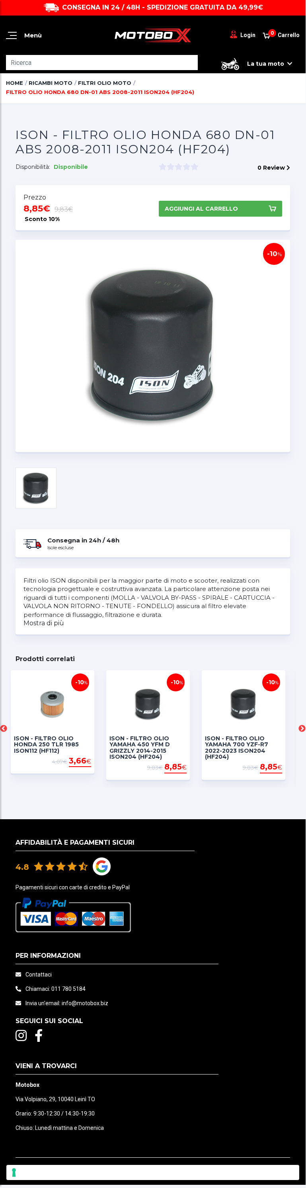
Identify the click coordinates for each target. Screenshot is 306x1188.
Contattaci (38, 974)
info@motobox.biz (85, 1003)
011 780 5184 (68, 989)
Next (302, 729)
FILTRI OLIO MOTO (104, 83)
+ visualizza (76, 767)
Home (14, 83)
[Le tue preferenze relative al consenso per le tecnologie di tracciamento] (152, 1172)
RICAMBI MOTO (50, 83)
